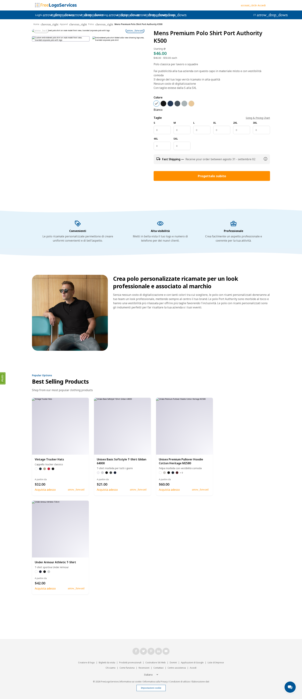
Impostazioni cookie (151, 687)
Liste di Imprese (216, 662)
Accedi (193, 667)
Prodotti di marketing (97, 15)
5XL (176, 138)
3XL (255, 122)
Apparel (64, 24)
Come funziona (127, 667)
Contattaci (158, 667)
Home (36, 24)
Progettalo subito (212, 176)
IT (257, 15)
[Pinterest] (151, 651)
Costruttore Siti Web (155, 662)
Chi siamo (170, 15)
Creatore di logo (86, 662)
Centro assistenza (177, 667)
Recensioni (144, 667)
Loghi (41, 15)
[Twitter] (143, 651)
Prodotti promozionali (130, 662)
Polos (91, 24)
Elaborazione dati (200, 681)
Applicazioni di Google (192, 662)
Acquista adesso (45, 490)
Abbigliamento (129, 15)
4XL (156, 138)
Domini (173, 662)
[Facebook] (135, 651)
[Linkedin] (158, 651)
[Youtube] (166, 651)
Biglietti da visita (64, 15)
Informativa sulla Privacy (155, 681)
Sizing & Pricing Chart (258, 117)
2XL (235, 122)
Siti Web (153, 15)
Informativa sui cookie (130, 681)
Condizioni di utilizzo (179, 681)
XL (214, 122)
